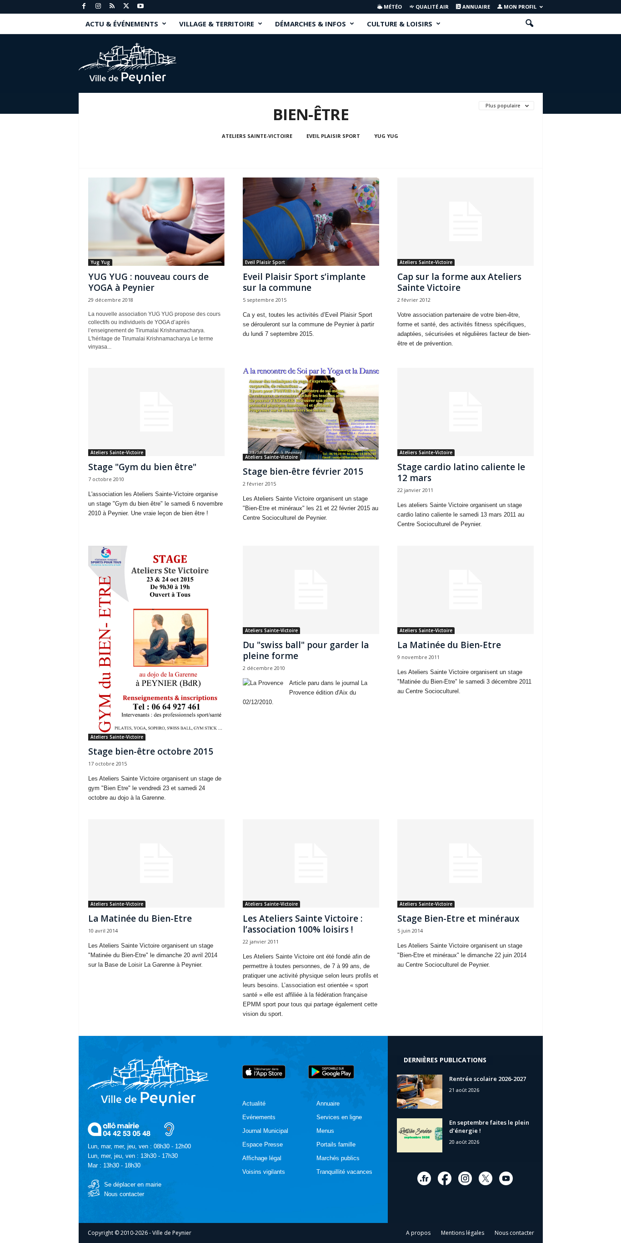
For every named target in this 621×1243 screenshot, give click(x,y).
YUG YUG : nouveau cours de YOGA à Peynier (148, 282)
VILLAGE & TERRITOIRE (216, 23)
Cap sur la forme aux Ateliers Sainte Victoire (459, 282)
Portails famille (336, 1144)
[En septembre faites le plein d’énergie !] (419, 1135)
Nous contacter (124, 1194)
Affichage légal (261, 1158)
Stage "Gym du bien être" (142, 467)
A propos (418, 1233)
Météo (392, 6)
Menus (325, 1130)
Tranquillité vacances (344, 1171)
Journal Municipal (265, 1130)
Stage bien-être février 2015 (303, 471)
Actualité (253, 1103)
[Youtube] (140, 6)
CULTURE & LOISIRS (399, 23)
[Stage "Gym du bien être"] (156, 412)
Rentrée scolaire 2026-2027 (487, 1079)
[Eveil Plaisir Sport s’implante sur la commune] (311, 222)
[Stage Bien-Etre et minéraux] (465, 863)
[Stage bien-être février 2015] (311, 414)
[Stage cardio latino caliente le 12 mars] (465, 412)
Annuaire (475, 6)
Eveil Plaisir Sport (333, 135)
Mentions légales (462, 1233)
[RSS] (112, 6)
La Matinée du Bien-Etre (449, 645)
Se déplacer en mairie (132, 1184)
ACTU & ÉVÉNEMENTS (121, 23)
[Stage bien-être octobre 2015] (156, 643)
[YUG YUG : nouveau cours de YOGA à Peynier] (156, 222)
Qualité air (431, 6)
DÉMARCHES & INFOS (310, 23)
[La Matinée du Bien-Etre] (465, 590)
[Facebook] (84, 6)
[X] (126, 6)
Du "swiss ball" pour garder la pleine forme (306, 650)
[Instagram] (98, 6)
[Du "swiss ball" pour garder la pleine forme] (311, 590)
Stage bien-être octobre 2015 (150, 751)
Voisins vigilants (263, 1171)
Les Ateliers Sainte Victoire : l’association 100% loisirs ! (302, 924)
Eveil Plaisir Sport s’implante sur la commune (304, 282)
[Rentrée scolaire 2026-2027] (419, 1092)
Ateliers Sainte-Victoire (257, 135)
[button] (529, 24)
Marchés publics (338, 1158)
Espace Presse (262, 1144)
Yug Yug (386, 135)
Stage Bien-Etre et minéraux (458, 918)
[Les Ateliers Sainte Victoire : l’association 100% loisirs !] (311, 863)
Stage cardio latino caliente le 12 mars (461, 472)
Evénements (258, 1117)
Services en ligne (339, 1117)
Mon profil (519, 6)
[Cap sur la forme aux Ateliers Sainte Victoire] (465, 222)
